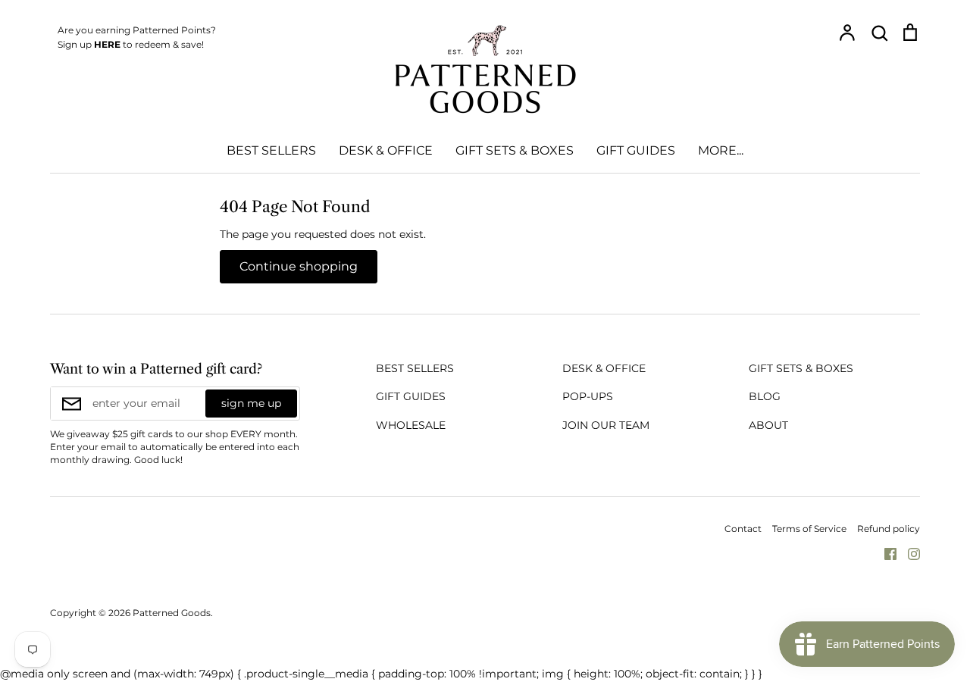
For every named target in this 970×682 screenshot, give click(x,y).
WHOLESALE (411, 425)
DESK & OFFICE (386, 150)
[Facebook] (884, 553)
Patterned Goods (172, 612)
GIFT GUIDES (635, 150)
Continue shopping (298, 266)
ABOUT (768, 425)
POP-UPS (587, 396)
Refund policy (888, 528)
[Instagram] (908, 553)
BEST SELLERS (271, 150)
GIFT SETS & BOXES (514, 150)
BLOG (765, 396)
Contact (743, 528)
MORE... (720, 150)
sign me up (251, 403)
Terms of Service (809, 528)
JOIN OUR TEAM (605, 425)
